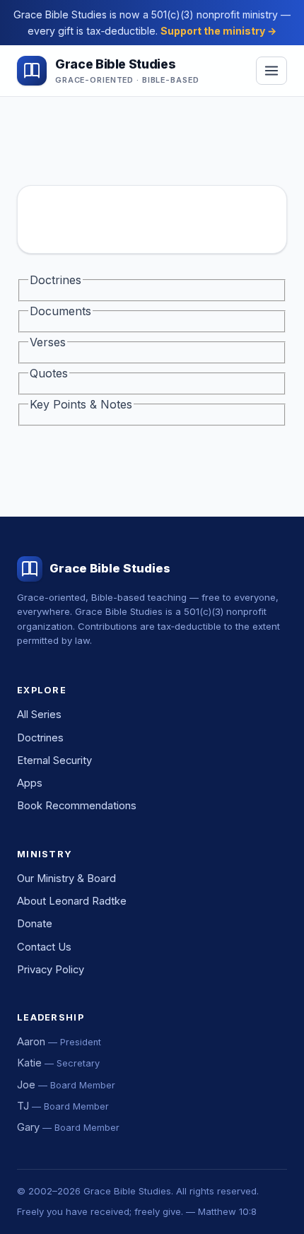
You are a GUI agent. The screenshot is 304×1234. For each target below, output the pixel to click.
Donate (34, 923)
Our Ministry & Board (66, 878)
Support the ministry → (218, 31)
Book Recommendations (76, 805)
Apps (29, 783)
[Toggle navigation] (271, 71)
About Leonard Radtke (72, 901)
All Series (39, 714)
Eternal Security (54, 760)
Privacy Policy (50, 969)
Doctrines (40, 737)
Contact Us (44, 947)
